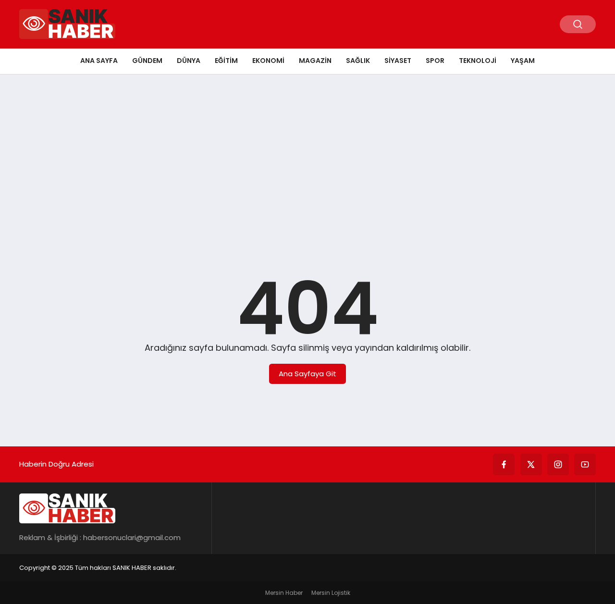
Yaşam (523, 60)
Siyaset (397, 60)
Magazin (315, 60)
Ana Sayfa (99, 60)
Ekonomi (268, 60)
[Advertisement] (307, 156)
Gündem (147, 60)
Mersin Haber (284, 593)
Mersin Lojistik (330, 593)
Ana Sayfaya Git (307, 374)
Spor (435, 60)
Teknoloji (477, 60)
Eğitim (226, 60)
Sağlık (358, 60)
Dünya (188, 60)
